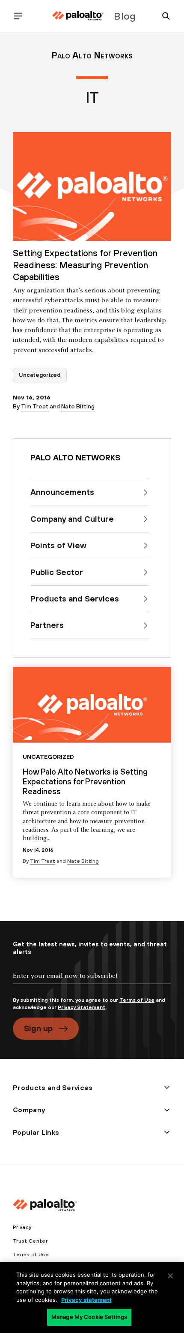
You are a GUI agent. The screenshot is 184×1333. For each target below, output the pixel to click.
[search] (162, 16)
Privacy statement (86, 1299)
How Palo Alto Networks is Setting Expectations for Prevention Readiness (85, 781)
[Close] (170, 1275)
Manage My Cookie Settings (89, 1316)
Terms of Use (136, 1000)
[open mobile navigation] (21, 16)
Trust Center (30, 1241)
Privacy (22, 1227)
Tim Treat (34, 406)
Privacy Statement (81, 1007)
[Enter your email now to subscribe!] (92, 983)
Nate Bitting (78, 406)
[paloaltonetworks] (78, 16)
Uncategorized (40, 375)
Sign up (38, 1028)
